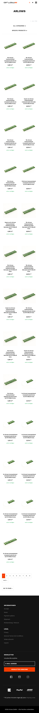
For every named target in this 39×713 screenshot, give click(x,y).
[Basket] (32, 2)
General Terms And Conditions (13, 636)
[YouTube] (19, 677)
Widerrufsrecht (9, 639)
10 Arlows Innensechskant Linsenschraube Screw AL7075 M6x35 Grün (29, 183)
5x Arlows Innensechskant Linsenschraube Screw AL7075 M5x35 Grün (10, 476)
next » (5, 580)
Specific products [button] (19, 30)
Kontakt (6, 609)
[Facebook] (11, 677)
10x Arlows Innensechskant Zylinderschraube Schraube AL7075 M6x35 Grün (28, 268)
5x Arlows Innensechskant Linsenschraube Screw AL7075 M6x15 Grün (29, 476)
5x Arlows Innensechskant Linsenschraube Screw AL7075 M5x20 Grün (29, 395)
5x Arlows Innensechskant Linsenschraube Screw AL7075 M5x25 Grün (10, 436)
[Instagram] (28, 677)
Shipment (7, 619)
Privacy (6, 632)
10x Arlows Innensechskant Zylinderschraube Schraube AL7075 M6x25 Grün (28, 225)
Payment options (9, 616)
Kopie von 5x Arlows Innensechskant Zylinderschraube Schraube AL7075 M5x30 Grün (10, 225)
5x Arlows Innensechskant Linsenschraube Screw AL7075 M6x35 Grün (10, 555)
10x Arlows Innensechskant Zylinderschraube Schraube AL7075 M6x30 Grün (10, 268)
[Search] (29, 2)
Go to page (7, 588)
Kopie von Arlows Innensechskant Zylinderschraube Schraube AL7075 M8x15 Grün (10, 311)
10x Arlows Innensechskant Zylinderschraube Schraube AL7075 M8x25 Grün (10, 354)
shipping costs (30, 697)
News (6, 612)
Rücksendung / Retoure (11, 622)
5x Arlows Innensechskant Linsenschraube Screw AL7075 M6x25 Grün (10, 515)
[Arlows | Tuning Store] (10, 2)
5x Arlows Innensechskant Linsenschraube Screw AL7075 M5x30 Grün (29, 436)
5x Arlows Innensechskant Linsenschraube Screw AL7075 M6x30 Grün (29, 515)
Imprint (6, 643)
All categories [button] (19, 26)
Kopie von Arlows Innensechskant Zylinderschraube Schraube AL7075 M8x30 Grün (28, 354)
